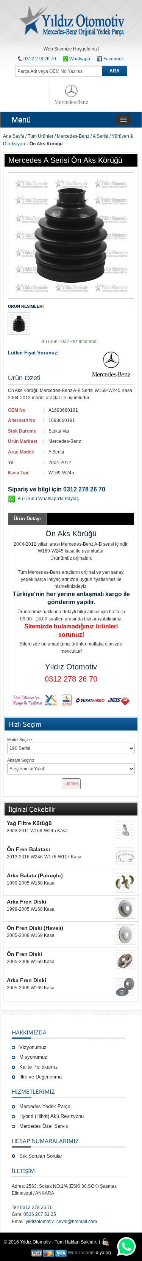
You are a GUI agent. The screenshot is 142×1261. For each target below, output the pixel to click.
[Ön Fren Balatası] (125, 856)
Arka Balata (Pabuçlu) (35, 875)
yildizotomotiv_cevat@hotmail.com (61, 1221)
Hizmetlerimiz (33, 1091)
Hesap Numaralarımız (45, 1140)
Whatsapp (79, 58)
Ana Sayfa (13, 136)
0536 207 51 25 (39, 1214)
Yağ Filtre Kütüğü (29, 823)
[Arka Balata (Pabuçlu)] (125, 882)
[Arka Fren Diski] (125, 908)
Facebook (113, 58)
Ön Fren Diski (24, 954)
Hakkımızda (29, 1032)
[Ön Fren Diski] (125, 961)
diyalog (103, 1252)
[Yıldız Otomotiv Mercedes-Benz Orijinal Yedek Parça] (71, 21)
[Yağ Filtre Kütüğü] (125, 830)
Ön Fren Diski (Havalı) (35, 928)
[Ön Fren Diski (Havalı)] (125, 934)
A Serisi (100, 136)
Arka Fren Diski (26, 902)
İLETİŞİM (23, 1170)
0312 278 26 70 (39, 58)
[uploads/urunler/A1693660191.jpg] (19, 323)
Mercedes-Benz (73, 136)
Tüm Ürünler (40, 136)
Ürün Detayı (27, 518)
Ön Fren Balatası (28, 849)
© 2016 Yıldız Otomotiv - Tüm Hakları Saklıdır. (50, 1242)
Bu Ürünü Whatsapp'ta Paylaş (48, 498)
